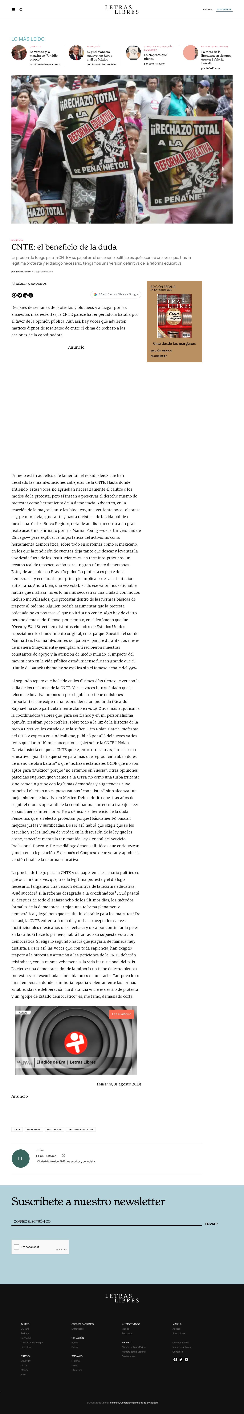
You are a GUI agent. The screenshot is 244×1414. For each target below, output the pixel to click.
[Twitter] (19, 295)
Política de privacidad (146, 1402)
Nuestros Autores (182, 1347)
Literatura (26, 1347)
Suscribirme (179, 1333)
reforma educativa (81, 1129)
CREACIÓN (77, 1337)
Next (197, 321)
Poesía (75, 1342)
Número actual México (133, 1347)
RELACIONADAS (63, 1179)
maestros (33, 1129)
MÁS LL (177, 1324)
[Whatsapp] (30, 295)
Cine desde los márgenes (174, 343)
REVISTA (127, 1342)
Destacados (128, 1356)
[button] (13, 9)
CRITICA (26, 1356)
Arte (23, 1374)
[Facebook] (14, 295)
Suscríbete (159, 356)
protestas (54, 1129)
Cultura (25, 1328)
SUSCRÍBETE (224, 9)
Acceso (177, 1328)
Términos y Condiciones (121, 1402)
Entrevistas (209, 46)
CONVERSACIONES (82, 1324)
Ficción (75, 1347)
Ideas (74, 1365)
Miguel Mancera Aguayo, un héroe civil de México (99, 55)
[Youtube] (186, 1359)
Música (25, 1370)
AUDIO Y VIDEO (131, 1324)
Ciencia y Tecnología (158, 46)
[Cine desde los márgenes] (174, 317)
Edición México (161, 350)
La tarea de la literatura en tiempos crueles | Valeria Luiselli (216, 57)
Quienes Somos (181, 1342)
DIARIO (25, 1324)
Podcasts (127, 1333)
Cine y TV (35, 46)
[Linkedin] (25, 295)
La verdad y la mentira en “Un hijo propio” (44, 55)
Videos (224, 46)
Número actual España (134, 1351)
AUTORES (174, 1179)
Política (17, 240)
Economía (93, 46)
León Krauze (47, 1155)
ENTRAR (207, 10)
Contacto (178, 1351)
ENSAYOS (77, 1356)
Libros (24, 1365)
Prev (152, 321)
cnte (17, 1129)
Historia (75, 1360)
